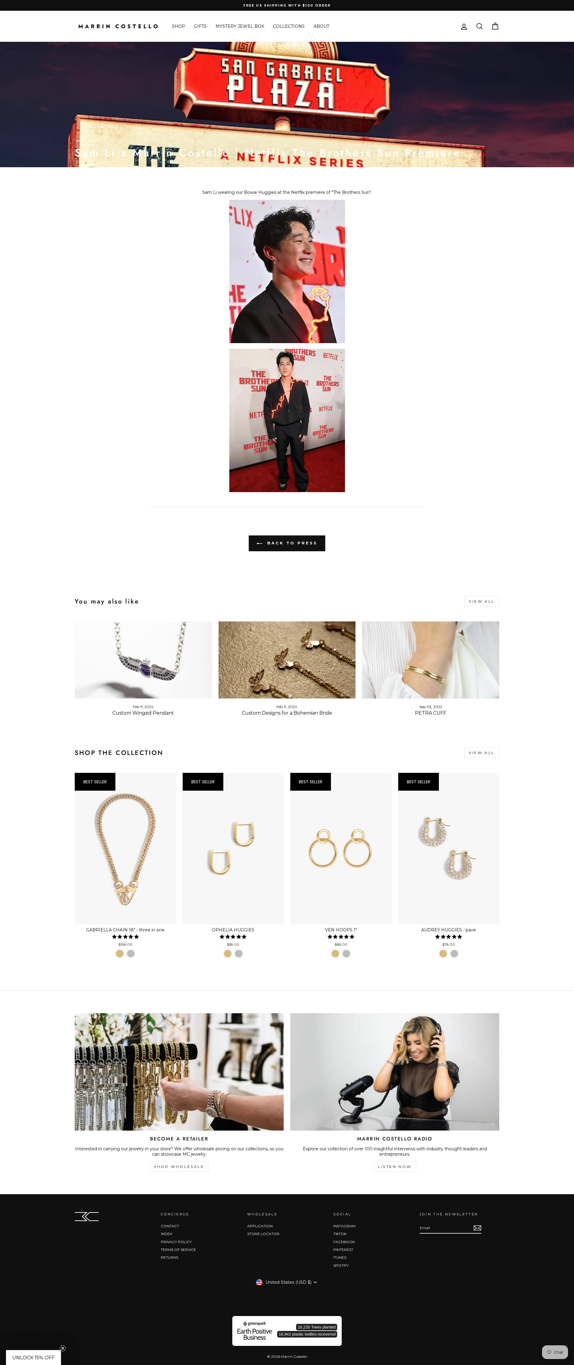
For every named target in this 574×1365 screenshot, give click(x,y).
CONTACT (170, 1226)
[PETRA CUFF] (430, 659)
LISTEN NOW (395, 1166)
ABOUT (321, 26)
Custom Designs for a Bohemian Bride (287, 713)
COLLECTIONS (289, 26)
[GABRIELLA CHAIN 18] (119, 953)
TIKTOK (339, 1234)
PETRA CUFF (430, 713)
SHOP (178, 26)
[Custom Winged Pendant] (143, 659)
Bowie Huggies (260, 192)
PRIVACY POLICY (176, 1242)
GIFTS (200, 26)
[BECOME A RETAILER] (179, 1072)
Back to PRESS (291, 543)
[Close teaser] (63, 1348)
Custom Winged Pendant (143, 713)
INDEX (166, 1234)
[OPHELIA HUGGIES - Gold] (227, 953)
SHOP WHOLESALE (179, 1166)
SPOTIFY (341, 1265)
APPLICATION (260, 1226)
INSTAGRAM (344, 1226)
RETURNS (169, 1257)
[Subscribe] (477, 1228)
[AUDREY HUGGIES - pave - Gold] (443, 953)
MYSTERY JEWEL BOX (240, 26)
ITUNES (339, 1257)
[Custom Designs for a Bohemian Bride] (287, 659)
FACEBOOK (344, 1242)
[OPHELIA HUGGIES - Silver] (238, 953)
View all (482, 601)
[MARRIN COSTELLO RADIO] (394, 1072)
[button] (33, 1357)
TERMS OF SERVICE (178, 1249)
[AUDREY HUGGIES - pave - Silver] (454, 953)
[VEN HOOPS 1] (335, 953)
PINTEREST (343, 1249)
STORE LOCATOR (263, 1234)
